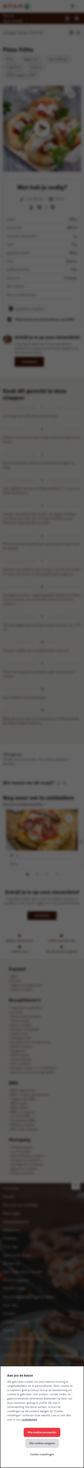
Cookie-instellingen (42, 1454)
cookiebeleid (29, 1419)
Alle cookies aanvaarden (42, 1432)
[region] (42, 1417)
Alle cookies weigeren (42, 1443)
